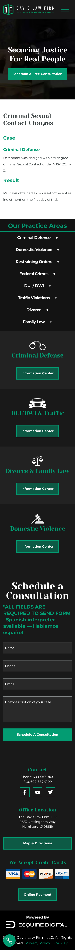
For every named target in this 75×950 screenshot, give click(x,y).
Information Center (37, 373)
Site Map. (60, 943)
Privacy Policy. (38, 943)
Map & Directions (37, 843)
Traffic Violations (34, 297)
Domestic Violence (34, 249)
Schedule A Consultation (37, 734)
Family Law (34, 321)
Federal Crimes (33, 273)
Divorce (33, 309)
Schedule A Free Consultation (37, 74)
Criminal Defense (34, 237)
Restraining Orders (34, 261)
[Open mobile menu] (65, 9)
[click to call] (9, 940)
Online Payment (37, 894)
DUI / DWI (34, 285)
